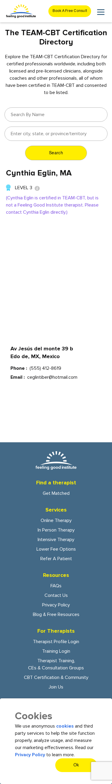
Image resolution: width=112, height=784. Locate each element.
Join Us (56, 687)
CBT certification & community (56, 677)
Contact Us (56, 595)
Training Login (56, 651)
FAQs (56, 586)
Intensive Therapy (56, 540)
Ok (76, 765)
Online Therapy (56, 520)
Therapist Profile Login (56, 642)
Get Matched (56, 493)
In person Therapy (56, 530)
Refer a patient (56, 559)
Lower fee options (56, 549)
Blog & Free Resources (56, 614)
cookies (65, 726)
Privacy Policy (56, 605)
